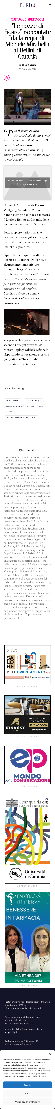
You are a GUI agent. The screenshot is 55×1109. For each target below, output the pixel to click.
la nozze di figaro (34, 400)
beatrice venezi (13, 400)
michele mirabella (35, 406)
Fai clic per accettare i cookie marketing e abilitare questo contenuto (27, 182)
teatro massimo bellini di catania (21, 417)
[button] (50, 1053)
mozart (9, 412)
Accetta (27, 1085)
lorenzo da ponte (14, 406)
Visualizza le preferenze (27, 1101)
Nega (27, 1093)
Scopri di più (11, 1032)
